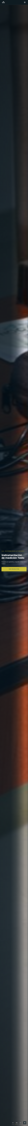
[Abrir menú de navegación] (24, 2)
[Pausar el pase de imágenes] (24, 1122)
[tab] (13, 1123)
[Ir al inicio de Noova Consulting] (3, 2)
